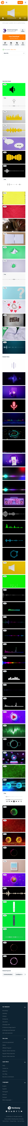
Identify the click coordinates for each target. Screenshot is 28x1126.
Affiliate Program (6, 1047)
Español (4, 1088)
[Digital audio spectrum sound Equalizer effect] (13, 170)
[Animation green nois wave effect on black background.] (13, 526)
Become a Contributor (8, 1076)
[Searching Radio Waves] (13, 224)
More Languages (6, 1099)
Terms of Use (6, 1120)
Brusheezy (5, 1010)
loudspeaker (19, 973)
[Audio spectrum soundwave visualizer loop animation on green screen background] (13, 933)
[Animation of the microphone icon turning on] (13, 405)
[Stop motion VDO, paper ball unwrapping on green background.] (13, 251)
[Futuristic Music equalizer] (13, 743)
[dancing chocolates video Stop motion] (13, 319)
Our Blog (4, 1073)
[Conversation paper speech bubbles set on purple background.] (13, 143)
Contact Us (5, 1067)
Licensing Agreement (8, 1041)
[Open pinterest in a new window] (13, 1110)
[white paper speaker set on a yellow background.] (13, 567)
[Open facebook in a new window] (6, 1110)
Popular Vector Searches (8, 1050)
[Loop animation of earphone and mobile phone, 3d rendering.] (13, 391)
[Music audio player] (13, 716)
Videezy (4, 1015)
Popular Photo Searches (8, 1053)
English (4, 1085)
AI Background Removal (8, 1029)
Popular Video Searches (8, 1055)
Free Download (14, 37)
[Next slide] (21, 974)
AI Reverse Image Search (9, 1027)
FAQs (3, 1065)
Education (5, 1021)
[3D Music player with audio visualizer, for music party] (13, 757)
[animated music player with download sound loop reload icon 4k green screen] (13, 580)
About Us (4, 1070)
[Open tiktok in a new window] (16, 1110)
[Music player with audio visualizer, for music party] (13, 879)
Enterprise (5, 1018)
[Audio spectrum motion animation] (13, 892)
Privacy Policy (13, 1120)
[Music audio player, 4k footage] (13, 797)
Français (4, 1096)
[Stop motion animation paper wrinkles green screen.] (13, 333)
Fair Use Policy (21, 1120)
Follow (22, 31)
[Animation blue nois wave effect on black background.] (13, 539)
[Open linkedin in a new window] (11, 1110)
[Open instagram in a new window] (8, 1110)
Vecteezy (4, 1012)
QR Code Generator (7, 1032)
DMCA (4, 1044)
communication (8, 973)
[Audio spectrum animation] (13, 594)
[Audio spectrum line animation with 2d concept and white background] (13, 183)
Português (5, 1091)
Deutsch (4, 1094)
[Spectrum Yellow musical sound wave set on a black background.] (13, 156)
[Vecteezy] (2, 2)
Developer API (6, 1024)
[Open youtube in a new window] (21, 1110)
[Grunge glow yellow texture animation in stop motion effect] (13, 197)
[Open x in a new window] (18, 1110)
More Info (6, 52)
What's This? (13, 49)
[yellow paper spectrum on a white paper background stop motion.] (13, 115)
